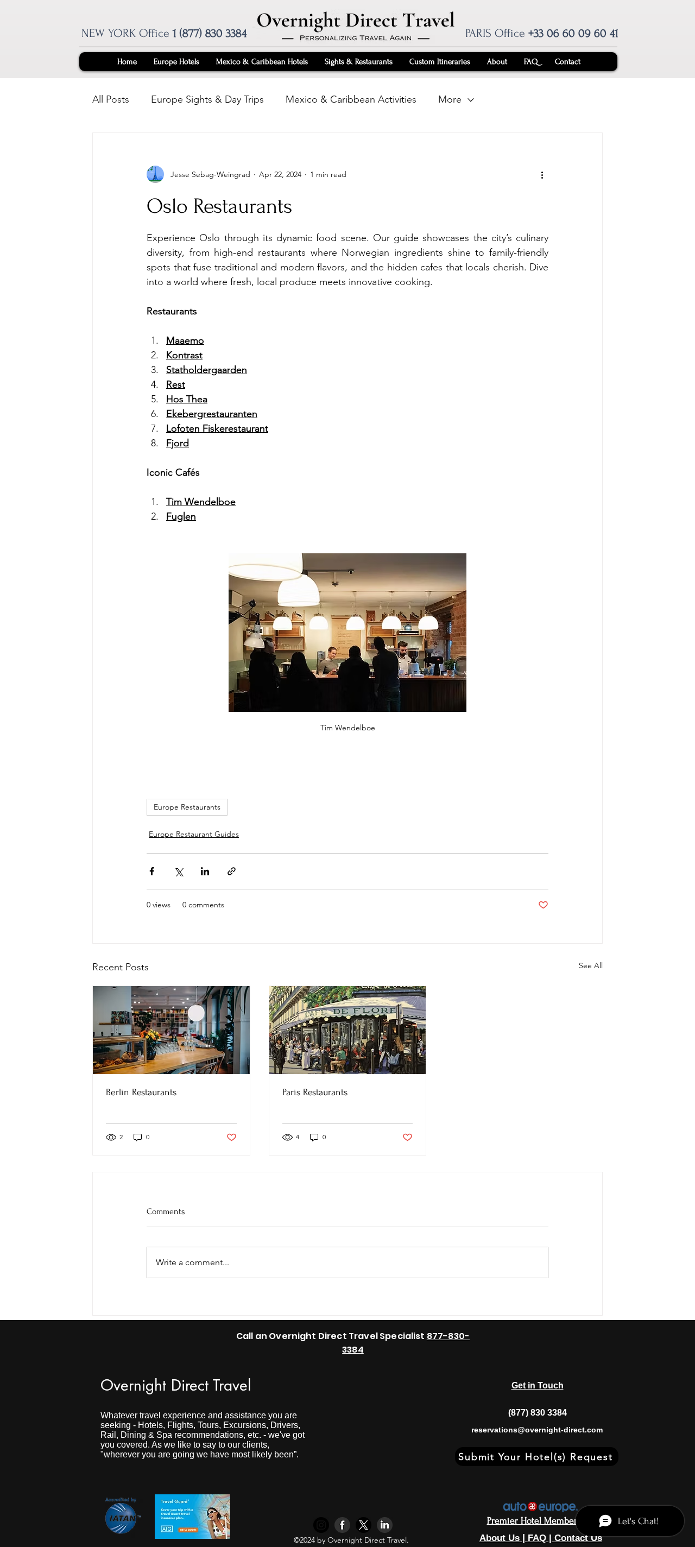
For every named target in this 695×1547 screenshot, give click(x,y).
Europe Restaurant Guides (194, 834)
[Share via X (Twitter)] (178, 871)
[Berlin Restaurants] (171, 1030)
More (450, 99)
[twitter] (363, 1525)
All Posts (110, 99)
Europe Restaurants (187, 807)
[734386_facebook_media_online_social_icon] (342, 1525)
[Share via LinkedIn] (205, 871)
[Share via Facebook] (152, 871)
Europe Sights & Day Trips (207, 99)
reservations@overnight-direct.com (537, 1429)
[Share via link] (231, 871)
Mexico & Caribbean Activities (351, 99)
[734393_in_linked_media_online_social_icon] (385, 1525)
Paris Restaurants (315, 1092)
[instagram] (321, 1525)
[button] (536, 1456)
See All (591, 965)
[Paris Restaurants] (347, 1030)
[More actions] (541, 174)
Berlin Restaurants (141, 1092)
